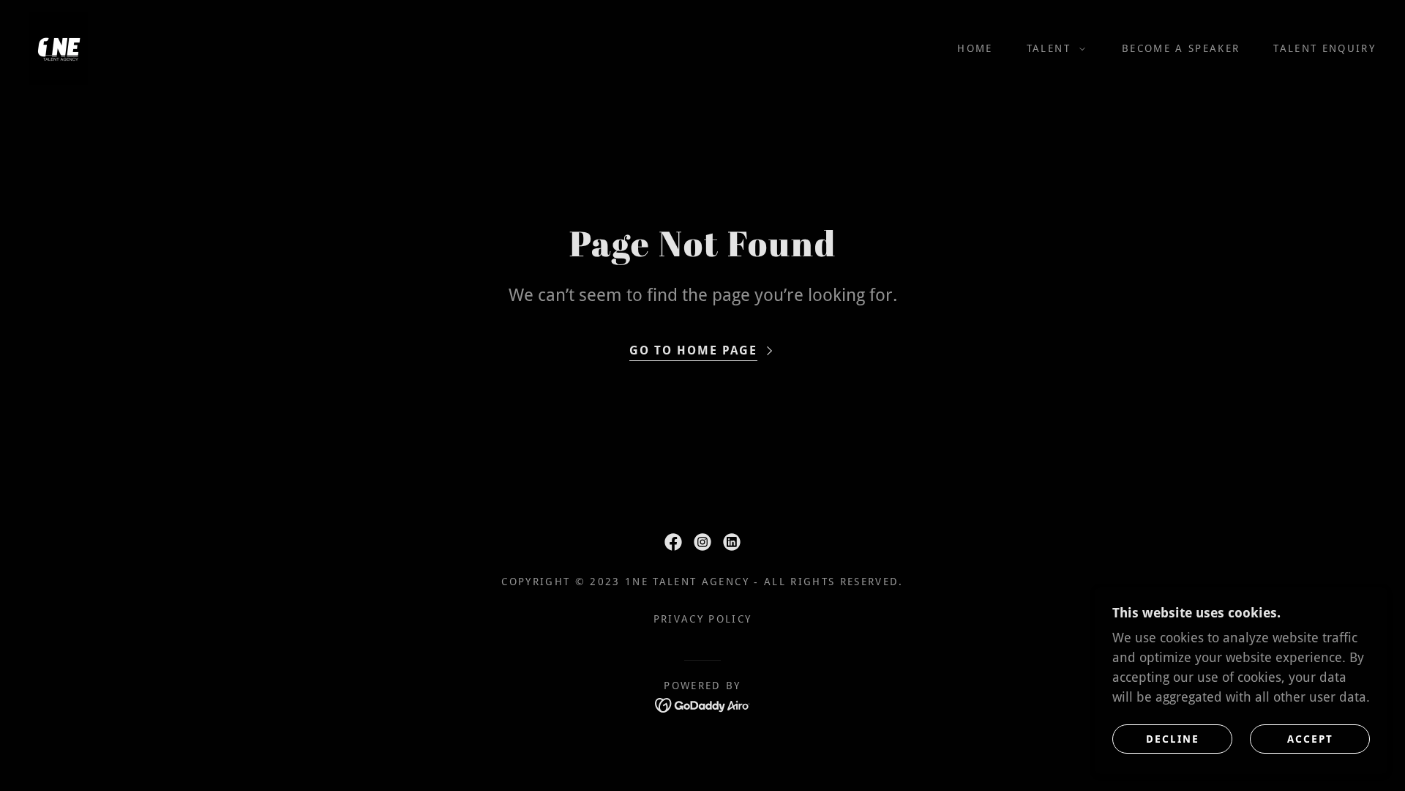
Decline (1172, 738)
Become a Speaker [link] (1181, 48)
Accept (1310, 738)
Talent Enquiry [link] (1324, 48)
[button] (1052, 48)
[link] (58, 47)
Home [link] (974, 48)
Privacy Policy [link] (702, 619)
